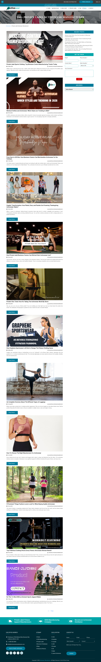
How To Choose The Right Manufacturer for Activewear (24, 453)
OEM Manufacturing (42, 639)
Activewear (8, 26)
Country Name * (68, 63)
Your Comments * (69, 68)
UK (53, 648)
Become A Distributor (42, 644)
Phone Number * (83, 57)
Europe (54, 646)
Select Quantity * (83, 63)
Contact (91, 8)
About (38, 637)
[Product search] (2, 1)
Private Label (73, 8)
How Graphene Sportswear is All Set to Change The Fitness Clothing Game (30, 348)
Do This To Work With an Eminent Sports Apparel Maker (24, 597)
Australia (54, 639)
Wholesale (56, 8)
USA (53, 637)
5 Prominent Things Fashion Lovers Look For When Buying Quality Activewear (31, 504)
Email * (66, 57)
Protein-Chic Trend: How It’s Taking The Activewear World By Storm (27, 301)
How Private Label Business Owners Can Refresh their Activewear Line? (29, 255)
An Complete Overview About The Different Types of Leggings (26, 402)
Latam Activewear (56, 653)
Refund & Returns (41, 648)
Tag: (50, 17)
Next (52, 610)
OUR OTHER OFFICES (15, 648)
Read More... (12, 75)
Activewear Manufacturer (45, 660)
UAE (53, 644)
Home (49, 8)
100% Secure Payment (50, 5)
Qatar (53, 651)
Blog (85, 8)
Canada (54, 641)
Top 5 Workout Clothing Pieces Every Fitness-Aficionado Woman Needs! (29, 550)
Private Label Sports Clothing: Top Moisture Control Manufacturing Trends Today (32, 64)
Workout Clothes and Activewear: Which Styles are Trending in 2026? (28, 111)
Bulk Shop (64, 8)
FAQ (80, 8)
